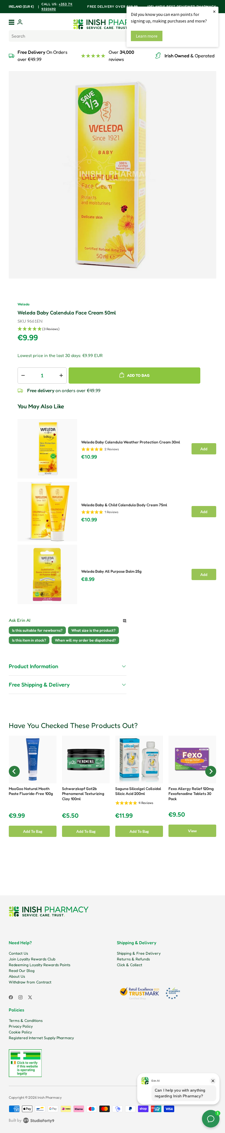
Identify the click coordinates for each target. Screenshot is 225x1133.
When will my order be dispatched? (85, 640)
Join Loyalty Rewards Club (32, 959)
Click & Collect (129, 964)
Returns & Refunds (133, 959)
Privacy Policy (21, 1026)
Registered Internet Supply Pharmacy (41, 1037)
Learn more (147, 36)
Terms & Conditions (26, 1020)
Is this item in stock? (29, 640)
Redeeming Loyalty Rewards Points (39, 964)
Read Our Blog (22, 970)
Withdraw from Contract (30, 982)
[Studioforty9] (31, 1121)
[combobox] (112, 36)
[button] (117, 329)
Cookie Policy (20, 1032)
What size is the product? (93, 630)
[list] (112, 175)
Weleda (23, 304)
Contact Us (18, 953)
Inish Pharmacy (50, 1097)
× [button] (214, 11)
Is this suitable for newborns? (37, 630)
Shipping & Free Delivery (139, 953)
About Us (17, 976)
